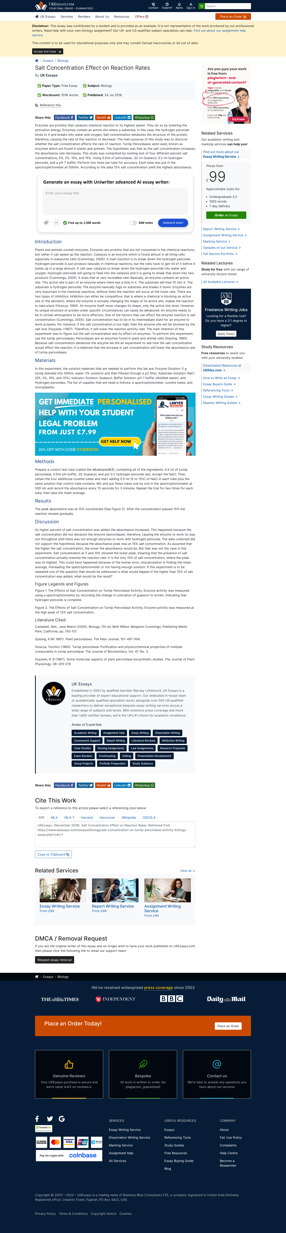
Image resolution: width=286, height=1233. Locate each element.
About (224, 1130)
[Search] (201, 6)
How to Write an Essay (220, 378)
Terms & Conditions (73, 1214)
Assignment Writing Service (223, 235)
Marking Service (215, 241)
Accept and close (45, 51)
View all (186, 871)
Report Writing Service (220, 229)
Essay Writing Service (125, 1130)
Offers (140, 16)
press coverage (158, 987)
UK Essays (47, 16)
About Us (102, 16)
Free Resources (175, 1153)
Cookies (125, 1214)
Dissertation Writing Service (129, 1137)
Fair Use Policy (231, 1137)
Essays (48, 61)
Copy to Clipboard (52, 854)
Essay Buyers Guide (218, 384)
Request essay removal (55, 960)
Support (167, 7)
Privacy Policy (45, 1214)
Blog (167, 1168)
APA (41, 817)
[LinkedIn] (50, 1119)
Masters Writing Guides (220, 403)
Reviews (84, 16)
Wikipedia (129, 817)
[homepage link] (37, 61)
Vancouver (107, 817)
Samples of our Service (220, 248)
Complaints (228, 1145)
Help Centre (229, 1153)
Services (67, 16)
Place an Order (231, 16)
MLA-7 (69, 817)
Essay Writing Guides (219, 396)
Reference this (50, 105)
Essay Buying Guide (178, 1161)
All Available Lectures (219, 282)
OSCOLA (149, 817)
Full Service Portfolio (219, 254)
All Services (117, 1161)
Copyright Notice (103, 1214)
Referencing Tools (217, 390)
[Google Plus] (62, 1119)
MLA (54, 817)
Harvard (87, 817)
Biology (63, 61)
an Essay (226, 215)
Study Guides (174, 1145)
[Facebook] (38, 1119)
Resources (121, 16)
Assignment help (121, 1153)
